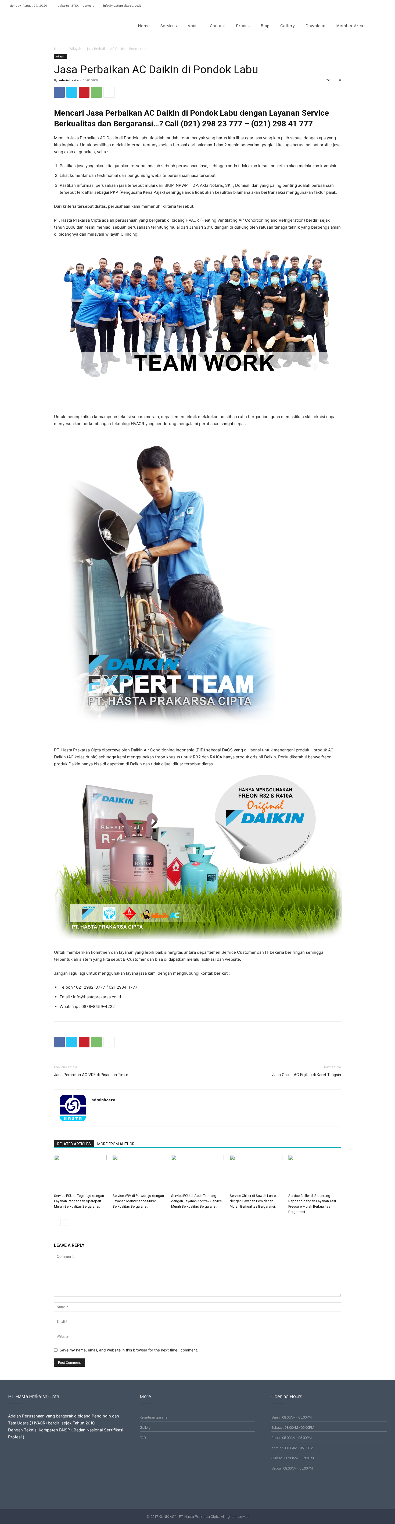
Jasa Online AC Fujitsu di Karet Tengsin (306, 1074)
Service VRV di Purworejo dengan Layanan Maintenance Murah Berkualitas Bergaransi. (138, 1201)
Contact (217, 25)
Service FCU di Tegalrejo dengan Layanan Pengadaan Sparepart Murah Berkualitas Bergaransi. (79, 1201)
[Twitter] (382, 5)
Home (144, 25)
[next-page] (66, 1222)
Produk (243, 25)
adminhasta (69, 80)
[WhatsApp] (96, 92)
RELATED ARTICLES (74, 1144)
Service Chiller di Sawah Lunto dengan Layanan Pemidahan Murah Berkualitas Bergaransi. (253, 1201)
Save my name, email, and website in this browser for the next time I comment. (129, 1350)
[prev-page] (57, 1222)
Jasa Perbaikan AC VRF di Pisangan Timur (91, 1074)
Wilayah (75, 48)
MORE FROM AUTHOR (116, 1144)
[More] (109, 92)
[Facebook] (364, 5)
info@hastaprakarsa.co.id (122, 6)
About (193, 25)
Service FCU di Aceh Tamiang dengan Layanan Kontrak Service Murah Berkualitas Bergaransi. (196, 1201)
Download (315, 25)
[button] (379, 26)
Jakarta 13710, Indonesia (76, 6)
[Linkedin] (373, 5)
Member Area (349, 25)
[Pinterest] (84, 92)
